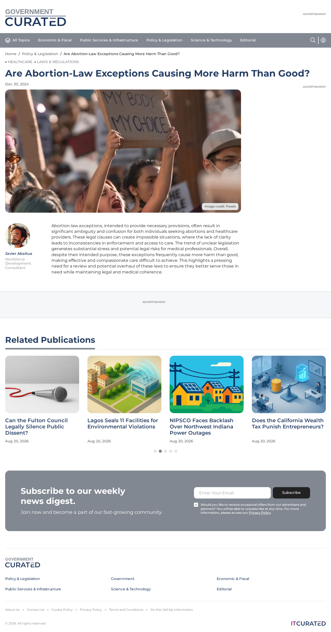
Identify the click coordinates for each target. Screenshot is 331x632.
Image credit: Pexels (220, 206)
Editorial (248, 40)
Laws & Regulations (58, 62)
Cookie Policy (62, 610)
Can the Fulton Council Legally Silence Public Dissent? (36, 426)
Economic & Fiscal (55, 40)
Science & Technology (211, 40)
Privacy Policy (91, 610)
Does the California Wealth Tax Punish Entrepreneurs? (288, 423)
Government (122, 578)
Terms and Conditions (126, 610)
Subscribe (291, 492)
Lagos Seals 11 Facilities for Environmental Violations (122, 423)
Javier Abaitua (18, 253)
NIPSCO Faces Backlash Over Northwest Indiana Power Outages (202, 426)
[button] (155, 451)
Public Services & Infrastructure (109, 40)
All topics (21, 40)
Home (11, 53)
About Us (12, 610)
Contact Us (35, 610)
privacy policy (260, 513)
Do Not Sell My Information (172, 610)
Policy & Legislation (164, 40)
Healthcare (20, 62)
